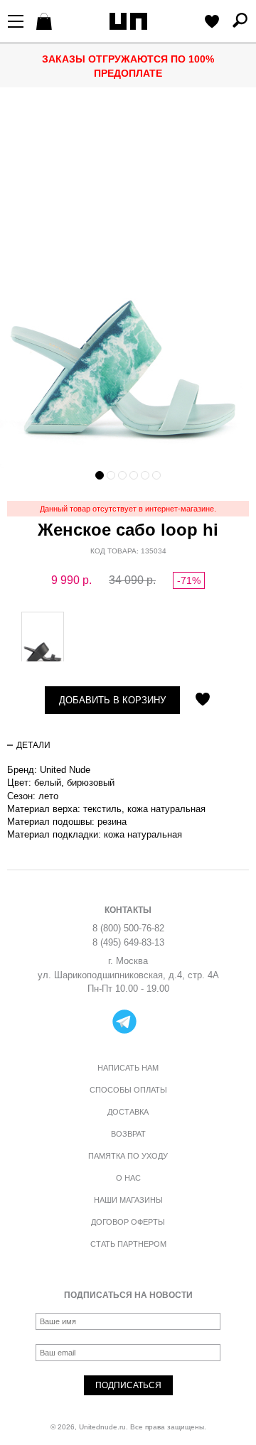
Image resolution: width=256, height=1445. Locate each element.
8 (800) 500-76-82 (128, 928)
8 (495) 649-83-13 (128, 942)
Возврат (128, 1134)
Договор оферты (128, 1222)
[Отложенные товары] (211, 23)
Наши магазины (128, 1200)
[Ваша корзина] (46, 23)
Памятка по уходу (128, 1156)
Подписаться (128, 1385)
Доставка (128, 1112)
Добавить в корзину (112, 700)
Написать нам (128, 1068)
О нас (128, 1178)
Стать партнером (128, 1244)
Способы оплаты (128, 1090)
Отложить (202, 700)
